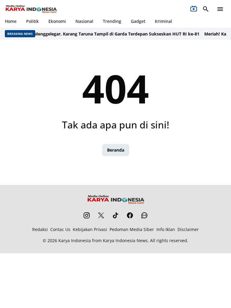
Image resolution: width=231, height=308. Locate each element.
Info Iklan (165, 229)
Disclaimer (188, 229)
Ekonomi (57, 21)
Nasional (84, 21)
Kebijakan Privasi (90, 229)
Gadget (138, 21)
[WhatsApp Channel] (144, 215)
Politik (32, 21)
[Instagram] (87, 215)
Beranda (115, 150)
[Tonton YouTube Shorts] (193, 9)
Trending (112, 21)
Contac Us (60, 229)
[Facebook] (130, 215)
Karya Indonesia (74, 240)
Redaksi (40, 229)
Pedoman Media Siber (131, 229)
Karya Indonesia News (125, 240)
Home (11, 21)
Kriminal (163, 21)
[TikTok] (115, 215)
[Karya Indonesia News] (31, 9)
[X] (101, 215)
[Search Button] (206, 9)
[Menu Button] (220, 9)
